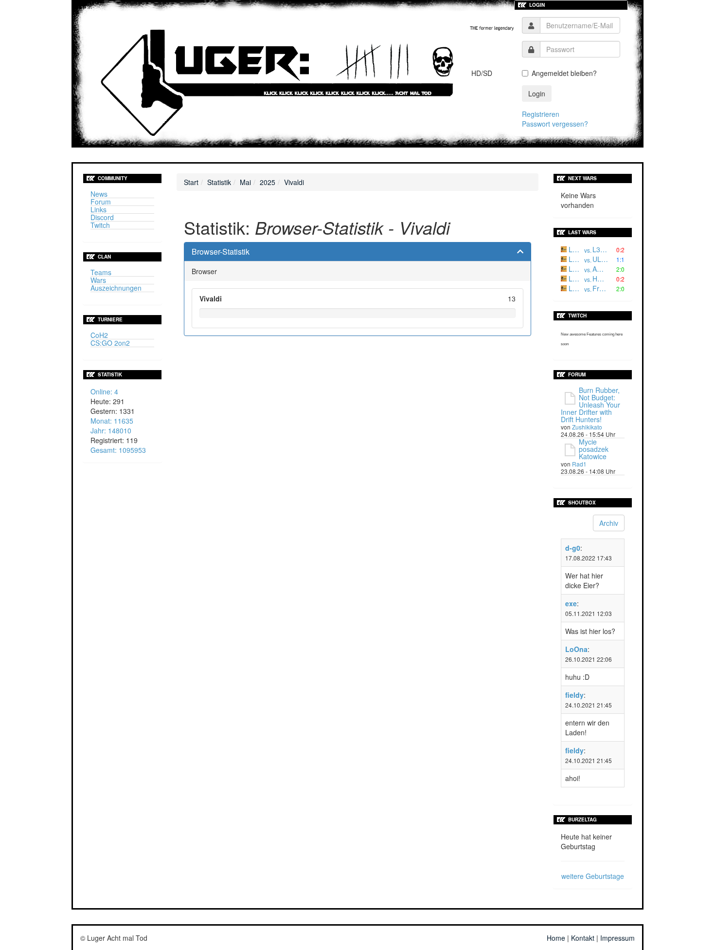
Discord (102, 217)
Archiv (608, 523)
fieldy (574, 695)
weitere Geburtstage (592, 876)
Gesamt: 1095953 (118, 450)
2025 (267, 182)
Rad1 (579, 464)
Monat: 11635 (111, 421)
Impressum (617, 938)
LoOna (576, 649)
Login (536, 93)
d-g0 (572, 548)
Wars (98, 280)
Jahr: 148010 (110, 430)
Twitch (100, 225)
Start (191, 182)
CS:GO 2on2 (110, 343)
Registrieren (540, 114)
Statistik (219, 182)
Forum (100, 201)
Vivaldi (294, 182)
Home (556, 938)
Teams (100, 272)
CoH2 (99, 335)
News (98, 194)
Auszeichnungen (116, 288)
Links (98, 209)
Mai (245, 182)
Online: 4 (104, 391)
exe (571, 603)
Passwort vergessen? (555, 124)
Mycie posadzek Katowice (593, 449)
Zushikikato (587, 427)
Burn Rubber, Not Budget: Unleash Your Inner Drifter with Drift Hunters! (590, 404)
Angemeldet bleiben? (564, 73)
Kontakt (582, 938)
